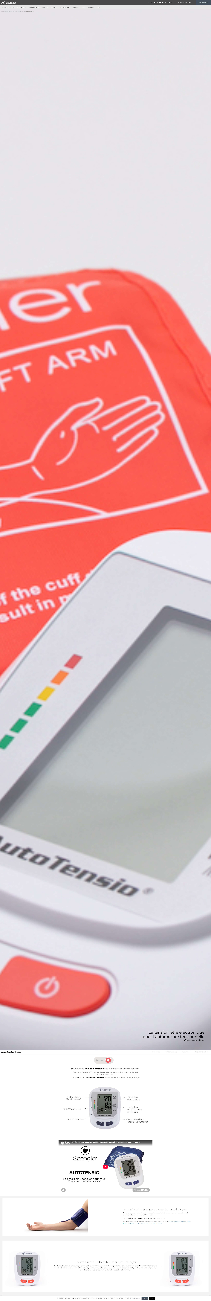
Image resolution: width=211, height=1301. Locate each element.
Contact (91, 7)
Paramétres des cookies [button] (132, 1298)
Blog (83, 7)
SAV (98, 7)
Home (2, 11)
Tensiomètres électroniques (19, 11)
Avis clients (185, 1052)
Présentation (156, 1052)
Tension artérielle (7, 7)
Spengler (75, 7)
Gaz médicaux (64, 7)
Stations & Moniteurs (37, 7)
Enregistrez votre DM (184, 2)
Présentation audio (171, 1052)
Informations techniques (201, 1052)
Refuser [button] (152, 1298)
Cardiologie (52, 7)
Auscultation (21, 7)
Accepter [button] (145, 1298)
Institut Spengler (203, 2)
